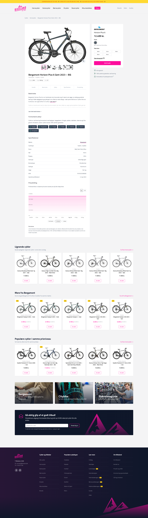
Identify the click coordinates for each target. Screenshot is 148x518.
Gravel (66, 477)
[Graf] (81, 190)
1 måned (64, 221)
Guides (131, 8)
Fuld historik (50, 221)
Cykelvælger (93, 469)
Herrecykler (36, 8)
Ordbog (91, 460)
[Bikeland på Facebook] (16, 470)
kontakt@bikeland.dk (22, 463)
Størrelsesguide (98, 58)
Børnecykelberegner (95, 482)
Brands (119, 8)
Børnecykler (57, 8)
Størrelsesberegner (95, 477)
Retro (65, 491)
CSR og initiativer (118, 477)
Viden (125, 8)
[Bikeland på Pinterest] (20, 470)
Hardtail (66, 469)
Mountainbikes (87, 8)
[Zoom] (84, 61)
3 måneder (58, 221)
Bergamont (83, 142)
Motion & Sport (68, 486)
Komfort (66, 482)
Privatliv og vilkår (118, 469)
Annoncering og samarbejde (120, 473)
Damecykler (46, 8)
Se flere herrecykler (126, 250)
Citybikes (66, 460)
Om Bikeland (116, 460)
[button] (95, 42)
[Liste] (85, 190)
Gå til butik (107, 63)
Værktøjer (91, 464)
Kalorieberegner (93, 473)
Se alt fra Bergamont (126, 296)
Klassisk (66, 464)
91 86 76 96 (20, 465)
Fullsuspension (68, 473)
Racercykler (75, 8)
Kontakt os (116, 464)
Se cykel (26, 280)
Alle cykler (42, 460)
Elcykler (66, 8)
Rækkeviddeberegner (95, 486)
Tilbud (97, 8)
